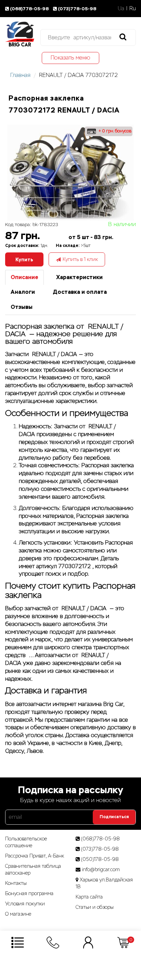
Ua (121, 8)
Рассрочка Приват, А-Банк (34, 856)
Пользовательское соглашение (26, 842)
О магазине (18, 914)
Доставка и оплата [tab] (80, 292)
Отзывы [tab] (22, 307)
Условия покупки (25, 903)
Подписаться (114, 817)
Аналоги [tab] (23, 292)
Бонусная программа (29, 893)
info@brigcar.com (101, 869)
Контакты (16, 883)
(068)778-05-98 (30, 9)
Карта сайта (89, 897)
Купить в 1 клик (80, 259)
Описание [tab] (24, 277)
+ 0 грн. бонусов (114, 131)
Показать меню (70, 57)
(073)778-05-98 (77, 9)
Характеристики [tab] (79, 277)
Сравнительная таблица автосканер (33, 869)
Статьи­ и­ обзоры (95, 907)
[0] (123, 942)
